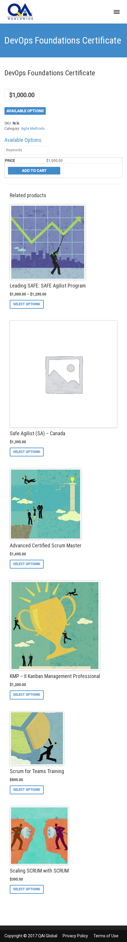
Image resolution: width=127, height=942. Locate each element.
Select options (26, 304)
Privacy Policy (75, 935)
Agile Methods (33, 129)
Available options (25, 111)
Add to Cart (34, 170)
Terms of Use (105, 935)
